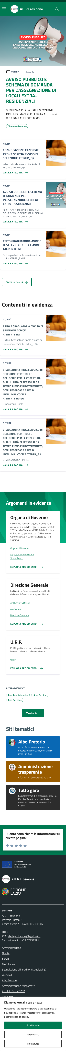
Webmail (7, 975)
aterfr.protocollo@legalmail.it (24, 936)
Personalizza (33, 1034)
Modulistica (8, 964)
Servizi (5, 959)
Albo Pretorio (9, 980)
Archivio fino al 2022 (13, 991)
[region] (33, 1024)
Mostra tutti (33, 713)
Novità (5, 953)
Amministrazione (11, 948)
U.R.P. (5, 932)
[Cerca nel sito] (57, 9)
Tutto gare (7, 997)
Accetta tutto (33, 1025)
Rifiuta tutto (33, 1043)
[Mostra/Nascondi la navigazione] (4, 9)
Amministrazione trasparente (18, 986)
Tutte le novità (15, 282)
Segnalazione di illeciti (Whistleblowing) (24, 969)
